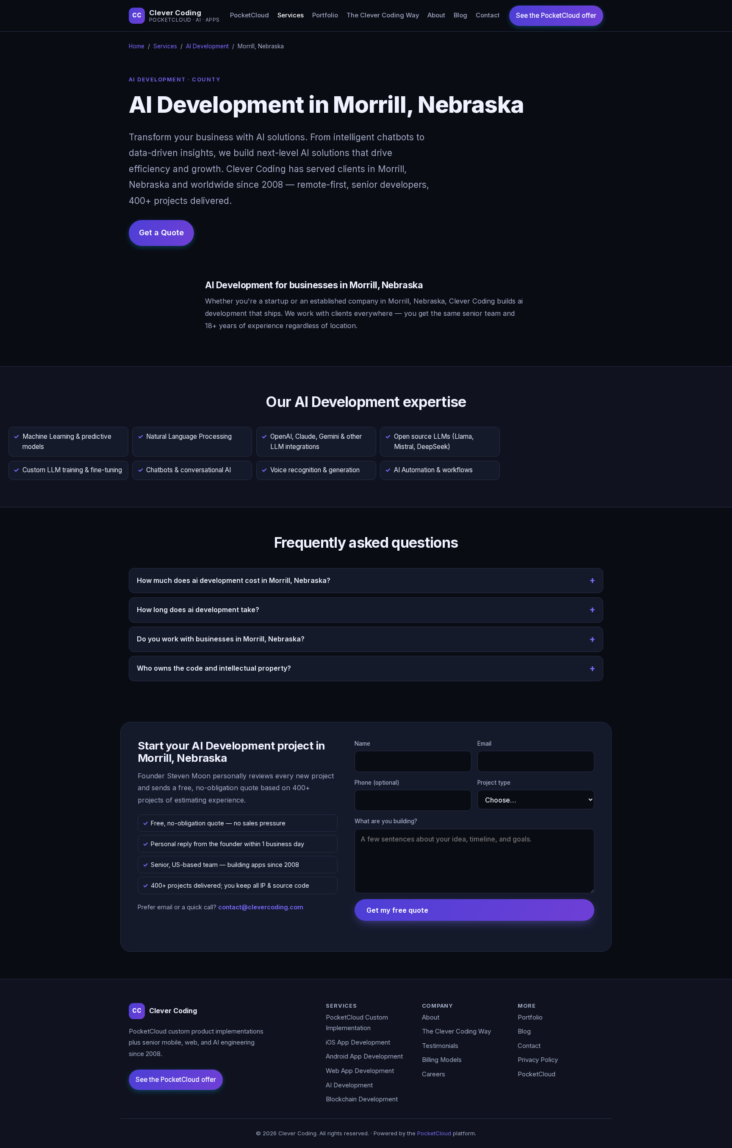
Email (484, 743)
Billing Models (442, 1060)
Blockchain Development (362, 1099)
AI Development (207, 46)
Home (136, 46)
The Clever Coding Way (383, 15)
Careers (433, 1074)
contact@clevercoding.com (260, 907)
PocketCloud (249, 15)
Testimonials (440, 1046)
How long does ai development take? (198, 609)
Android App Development (364, 1056)
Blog (460, 15)
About (436, 15)
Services (290, 15)
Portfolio (325, 15)
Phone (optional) (377, 782)
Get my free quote (397, 910)
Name (362, 743)
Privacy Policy (538, 1060)
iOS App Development (358, 1042)
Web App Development (360, 1071)
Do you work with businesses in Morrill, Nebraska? (221, 639)
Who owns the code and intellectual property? (214, 668)
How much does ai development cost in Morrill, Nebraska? (233, 580)
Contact (488, 15)
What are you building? (386, 821)
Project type (493, 782)
